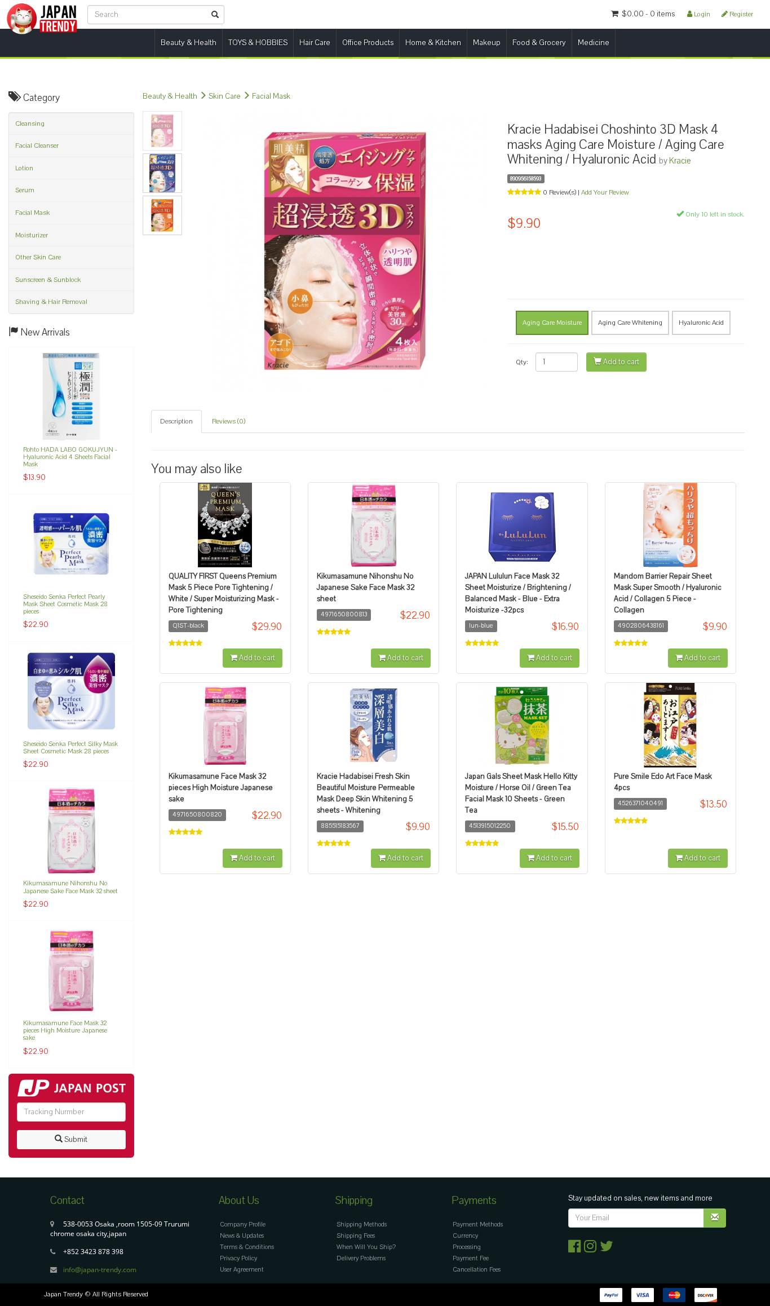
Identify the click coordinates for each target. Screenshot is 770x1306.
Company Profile (242, 1224)
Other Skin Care (38, 257)
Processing (467, 1247)
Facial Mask (271, 96)
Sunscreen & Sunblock (48, 279)
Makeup (487, 42)
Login (701, 14)
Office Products (367, 42)
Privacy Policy (238, 1258)
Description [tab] (176, 421)
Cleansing (30, 123)
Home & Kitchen (433, 42)
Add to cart (620, 362)
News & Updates (242, 1236)
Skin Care (225, 96)
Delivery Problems (361, 1258)
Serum (24, 190)
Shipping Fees (356, 1236)
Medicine (593, 42)
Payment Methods (478, 1224)
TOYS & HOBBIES (257, 42)
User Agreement (242, 1269)
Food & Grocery (539, 42)
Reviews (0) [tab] (228, 421)
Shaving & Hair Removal (51, 301)
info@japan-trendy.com (99, 1269)
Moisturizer (31, 235)
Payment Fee (471, 1258)
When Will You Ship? (366, 1247)
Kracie (680, 160)
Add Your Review (605, 192)
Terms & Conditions (247, 1247)
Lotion (24, 168)
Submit (75, 1140)
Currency (465, 1236)
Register (740, 14)
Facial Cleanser (37, 145)
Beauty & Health (188, 42)
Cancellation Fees (477, 1269)
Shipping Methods (362, 1224)
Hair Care (314, 42)
